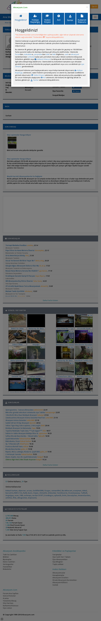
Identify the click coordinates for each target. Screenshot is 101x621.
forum (17, 54)
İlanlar (35, 80)
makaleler (28, 54)
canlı (66, 54)
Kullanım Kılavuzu (43, 59)
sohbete (31, 57)
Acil (44, 77)
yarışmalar (38, 54)
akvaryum (75, 54)
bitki (54, 54)
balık (48, 54)
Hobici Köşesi (38, 75)
